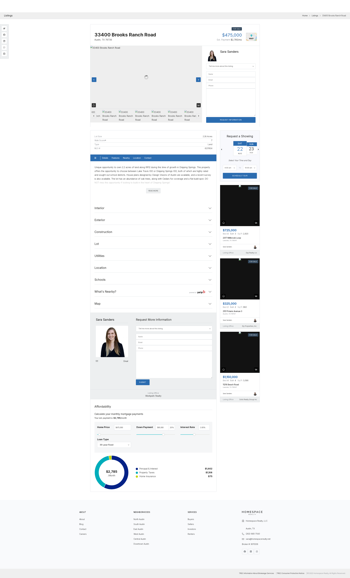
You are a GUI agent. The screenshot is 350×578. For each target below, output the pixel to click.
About (82, 519)
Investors (192, 529)
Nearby (126, 158)
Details (105, 158)
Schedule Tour (239, 176)
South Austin (139, 524)
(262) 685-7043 (253, 534)
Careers (83, 534)
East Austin (138, 529)
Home (305, 16)
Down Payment (144, 427)
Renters (191, 534)
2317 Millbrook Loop (232, 238)
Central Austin (140, 539)
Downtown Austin (141, 544)
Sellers (191, 524)
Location (137, 158)
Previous (94, 79)
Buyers (191, 519)
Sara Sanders (229, 51)
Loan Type (103, 439)
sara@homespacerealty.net (258, 539)
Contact (147, 158)
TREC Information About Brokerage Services (256, 573)
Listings (315, 16)
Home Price (103, 427)
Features (115, 158)
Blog (81, 524)
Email (126, 361)
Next (198, 79)
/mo (236, 39)
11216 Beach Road (231, 384)
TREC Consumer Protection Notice (290, 573)
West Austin (139, 534)
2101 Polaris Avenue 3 (232, 311)
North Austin (139, 519)
